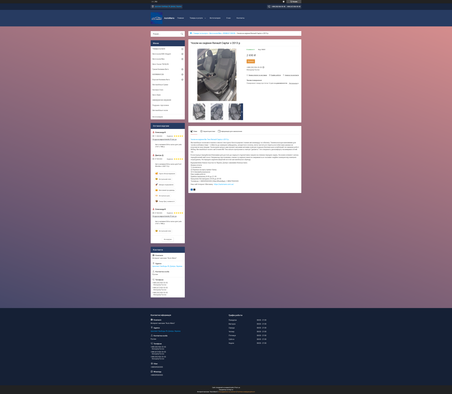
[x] (194, 190)
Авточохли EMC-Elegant (161, 54)
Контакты (240, 18)
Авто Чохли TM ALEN (160, 64)
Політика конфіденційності (246, 392)
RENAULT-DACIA (229, 33)
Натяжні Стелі (157, 90)
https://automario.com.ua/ (224, 184)
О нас (228, 18)
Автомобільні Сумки (160, 85)
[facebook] (192, 190)
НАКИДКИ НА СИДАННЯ (161, 100)
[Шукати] (182, 34)
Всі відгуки (168, 239)
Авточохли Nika (215, 33)
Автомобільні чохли (160, 110)
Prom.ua (237, 387)
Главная (180, 18)
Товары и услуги (196, 18)
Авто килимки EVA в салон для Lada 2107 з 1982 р (168, 146)
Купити (251, 61)
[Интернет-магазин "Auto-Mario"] (156, 18)
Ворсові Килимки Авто (161, 80)
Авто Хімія (156, 95)
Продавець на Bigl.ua (226, 389)
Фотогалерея (215, 18)
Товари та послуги (200, 33)
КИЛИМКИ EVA (158, 74)
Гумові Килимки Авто (160, 69)
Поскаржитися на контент (227, 392)
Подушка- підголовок (160, 105)
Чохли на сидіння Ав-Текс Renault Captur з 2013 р (210, 139)
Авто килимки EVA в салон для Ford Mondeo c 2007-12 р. (168, 165)
